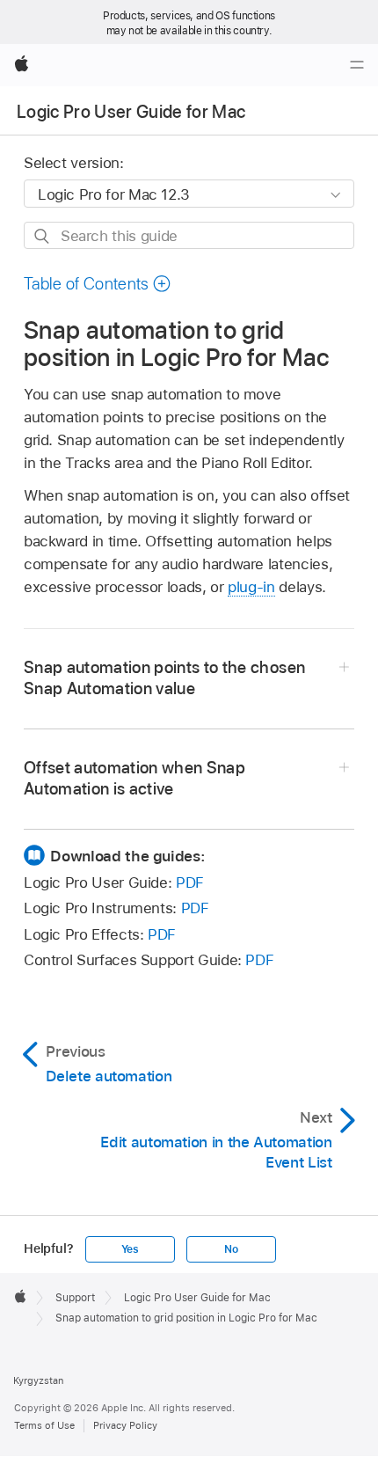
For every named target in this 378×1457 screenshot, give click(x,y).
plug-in (251, 587)
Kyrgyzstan (38, 1380)
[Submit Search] (42, 236)
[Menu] (357, 65)
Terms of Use (44, 1425)
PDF (190, 882)
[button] (97, 284)
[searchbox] (189, 235)
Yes (130, 1249)
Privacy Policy (125, 1425)
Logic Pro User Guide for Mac (131, 111)
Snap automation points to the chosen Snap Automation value (164, 678)
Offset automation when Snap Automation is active (134, 778)
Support (75, 1298)
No (231, 1249)
